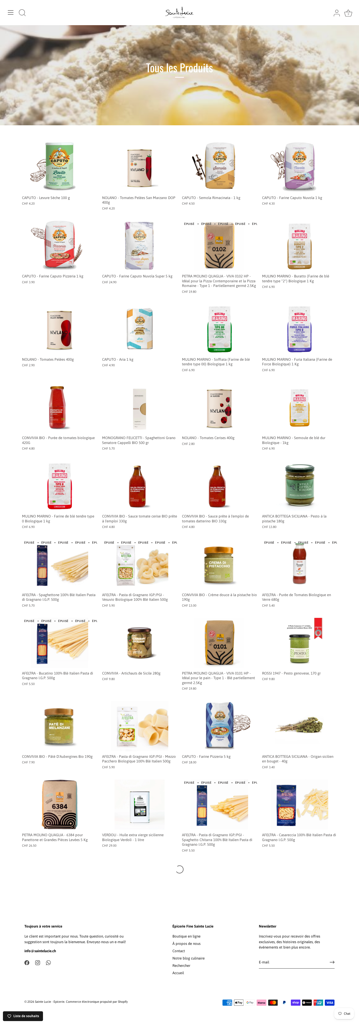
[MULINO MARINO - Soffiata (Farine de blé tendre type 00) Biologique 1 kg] (219, 329)
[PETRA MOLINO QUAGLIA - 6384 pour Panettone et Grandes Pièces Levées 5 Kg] (59, 805)
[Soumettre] (332, 962)
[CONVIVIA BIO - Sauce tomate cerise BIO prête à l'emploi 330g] (139, 486)
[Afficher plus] (179, 869)
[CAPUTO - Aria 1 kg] (139, 329)
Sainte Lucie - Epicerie (49, 1001)
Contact (178, 951)
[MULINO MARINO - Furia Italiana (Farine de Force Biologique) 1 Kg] (299, 329)
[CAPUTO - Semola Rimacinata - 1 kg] (219, 167)
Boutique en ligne (186, 936)
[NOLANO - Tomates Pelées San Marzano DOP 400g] (139, 167)
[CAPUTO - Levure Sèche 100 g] (59, 167)
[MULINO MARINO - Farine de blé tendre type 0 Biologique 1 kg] (59, 486)
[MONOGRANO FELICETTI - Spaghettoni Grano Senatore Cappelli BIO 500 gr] (139, 407)
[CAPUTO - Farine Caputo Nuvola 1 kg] (299, 167)
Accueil (178, 973)
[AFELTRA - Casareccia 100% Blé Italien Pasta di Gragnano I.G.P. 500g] (299, 805)
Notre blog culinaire (188, 958)
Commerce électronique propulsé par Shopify (97, 1001)
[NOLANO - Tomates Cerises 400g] (219, 407)
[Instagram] (37, 962)
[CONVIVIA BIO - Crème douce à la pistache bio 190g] (219, 564)
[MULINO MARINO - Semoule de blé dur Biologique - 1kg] (299, 407)
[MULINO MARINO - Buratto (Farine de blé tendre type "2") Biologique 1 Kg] (299, 246)
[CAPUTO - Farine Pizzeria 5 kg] (219, 726)
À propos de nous (186, 943)
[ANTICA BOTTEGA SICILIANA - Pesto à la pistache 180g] (299, 486)
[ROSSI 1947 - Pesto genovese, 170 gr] (299, 643)
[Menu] (10, 12)
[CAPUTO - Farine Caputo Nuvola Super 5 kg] (139, 246)
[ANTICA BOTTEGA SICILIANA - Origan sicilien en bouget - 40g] (299, 726)
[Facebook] (26, 962)
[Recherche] (22, 13)
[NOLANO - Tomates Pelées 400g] (59, 329)
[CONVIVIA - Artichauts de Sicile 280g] (139, 643)
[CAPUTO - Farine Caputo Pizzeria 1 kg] (59, 246)
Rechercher (181, 965)
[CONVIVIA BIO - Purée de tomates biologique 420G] (59, 407)
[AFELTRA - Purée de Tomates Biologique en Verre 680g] (299, 564)
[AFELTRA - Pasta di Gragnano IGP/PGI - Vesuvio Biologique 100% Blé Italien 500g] (139, 564)
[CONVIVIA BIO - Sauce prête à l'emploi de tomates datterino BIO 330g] (219, 486)
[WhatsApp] (48, 962)
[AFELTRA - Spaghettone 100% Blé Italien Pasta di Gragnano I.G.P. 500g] (59, 564)
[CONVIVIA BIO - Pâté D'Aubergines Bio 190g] (59, 726)
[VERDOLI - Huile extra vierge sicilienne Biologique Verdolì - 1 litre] (139, 805)
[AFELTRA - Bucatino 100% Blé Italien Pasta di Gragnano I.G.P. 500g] (59, 643)
